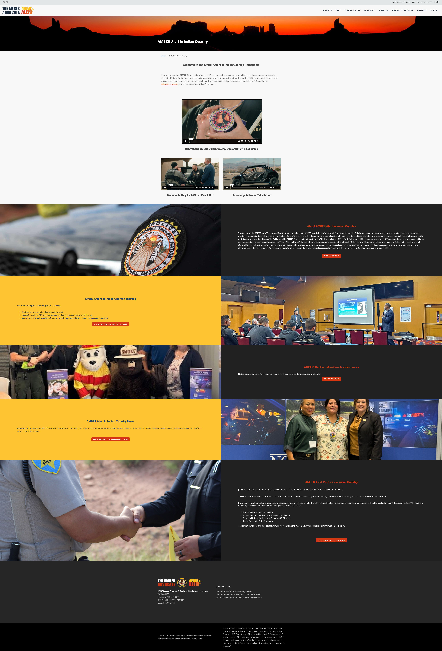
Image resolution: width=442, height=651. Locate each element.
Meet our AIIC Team (331, 256)
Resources (369, 10)
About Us (327, 10)
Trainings (383, 10)
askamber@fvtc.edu (169, 84)
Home (163, 56)
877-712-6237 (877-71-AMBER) (171, 600)
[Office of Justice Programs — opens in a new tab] (181, 583)
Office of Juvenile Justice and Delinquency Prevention (239, 597)
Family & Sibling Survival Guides (403, 2)
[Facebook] (4, 2)
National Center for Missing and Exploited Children (238, 594)
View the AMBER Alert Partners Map (331, 540)
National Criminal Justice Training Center (234, 591)
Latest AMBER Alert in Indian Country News (110, 439)
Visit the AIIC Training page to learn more (110, 324)
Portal (434, 10)
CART (338, 10)
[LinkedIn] (7, 2)
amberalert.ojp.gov (424, 2)
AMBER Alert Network (402, 10)
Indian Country (352, 10)
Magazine (422, 10)
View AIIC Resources (331, 379)
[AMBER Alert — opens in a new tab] (194, 583)
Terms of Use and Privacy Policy (188, 638)
